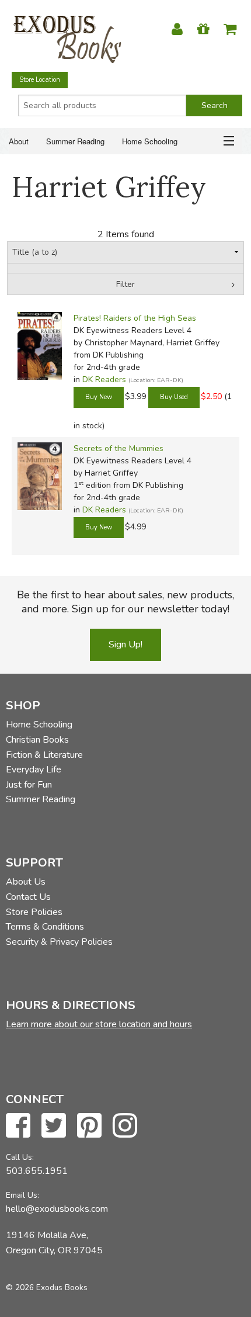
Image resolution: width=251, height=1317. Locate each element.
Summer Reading (75, 141)
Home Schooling (149, 141)
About (19, 141)
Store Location (39, 79)
